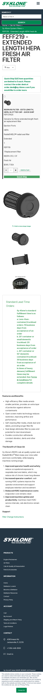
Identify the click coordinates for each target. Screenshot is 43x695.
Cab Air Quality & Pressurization (14, 566)
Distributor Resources (10, 593)
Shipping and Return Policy (13, 620)
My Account (8, 616)
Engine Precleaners (10, 559)
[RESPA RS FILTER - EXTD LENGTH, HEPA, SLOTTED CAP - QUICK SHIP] (22, 102)
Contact (6, 596)
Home (6, 583)
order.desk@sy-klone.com (16, 87)
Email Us (10, 654)
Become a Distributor (10, 590)
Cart (5, 613)
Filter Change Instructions (13, 517)
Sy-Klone (15, 4)
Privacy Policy (8, 600)
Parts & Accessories (10, 570)
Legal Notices (8, 626)
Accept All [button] (21, 690)
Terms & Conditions (10, 623)
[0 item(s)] (34, 2)
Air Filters (7, 563)
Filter (8, 67)
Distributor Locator (10, 586)
